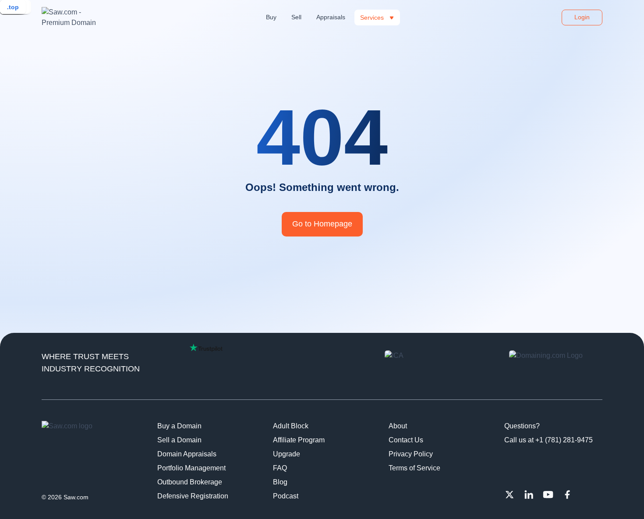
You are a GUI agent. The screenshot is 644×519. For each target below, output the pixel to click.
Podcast (285, 496)
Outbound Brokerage (189, 482)
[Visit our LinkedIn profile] (529, 494)
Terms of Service (414, 468)
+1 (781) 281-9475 (564, 440)
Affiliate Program (299, 440)
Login (582, 17)
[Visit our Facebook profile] (567, 494)
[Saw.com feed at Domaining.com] (555, 367)
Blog (280, 482)
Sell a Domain (179, 440)
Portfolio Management (191, 468)
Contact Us (406, 440)
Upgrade (286, 454)
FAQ (280, 468)
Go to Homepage (322, 223)
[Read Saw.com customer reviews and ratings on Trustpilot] (206, 347)
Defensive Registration (192, 496)
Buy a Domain (179, 426)
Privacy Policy (411, 454)
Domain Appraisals (186, 454)
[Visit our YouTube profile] (548, 494)
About (398, 426)
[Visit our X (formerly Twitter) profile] (509, 494)
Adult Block (290, 426)
